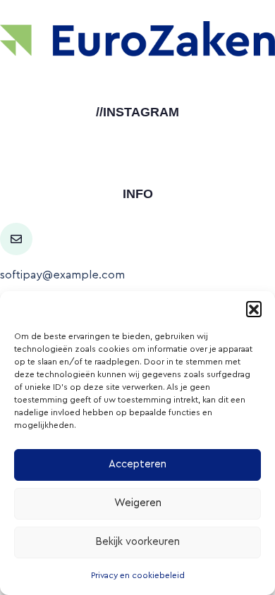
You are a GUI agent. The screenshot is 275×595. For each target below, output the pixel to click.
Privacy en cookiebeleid (138, 575)
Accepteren (137, 464)
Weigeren (137, 503)
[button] (254, 309)
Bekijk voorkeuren (137, 541)
